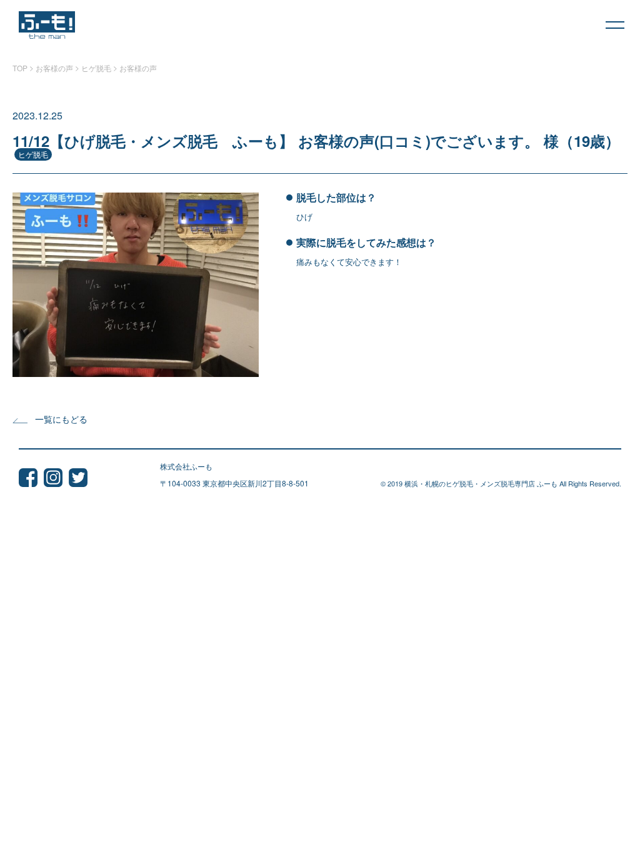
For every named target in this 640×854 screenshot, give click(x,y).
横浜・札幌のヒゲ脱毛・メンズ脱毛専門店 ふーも (481, 483)
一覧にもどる (61, 418)
